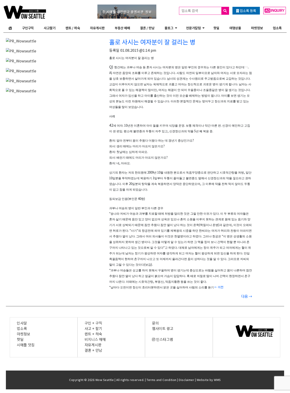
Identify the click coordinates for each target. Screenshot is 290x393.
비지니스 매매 (95, 339)
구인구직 (28, 27)
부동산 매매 (122, 27)
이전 (220, 287)
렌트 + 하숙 (93, 334)
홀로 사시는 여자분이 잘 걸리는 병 (152, 41)
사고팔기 (50, 27)
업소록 (277, 27)
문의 (155, 323)
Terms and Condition (161, 380)
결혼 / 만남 (147, 27)
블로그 (168, 27)
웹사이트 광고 (162, 328)
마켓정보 (257, 27)
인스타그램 (164, 339)
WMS (217, 380)
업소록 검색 (190, 10)
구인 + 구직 (93, 323)
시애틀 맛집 (26, 344)
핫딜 (216, 27)
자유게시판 (97, 27)
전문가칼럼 (193, 27)
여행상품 (235, 27)
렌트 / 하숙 (72, 27)
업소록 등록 (247, 10)
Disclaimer (186, 380)
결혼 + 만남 (93, 350)
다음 (245, 296)
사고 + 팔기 (93, 328)
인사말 (22, 323)
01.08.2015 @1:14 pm (138, 50)
